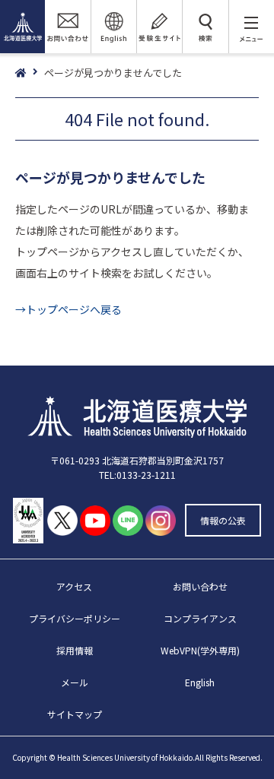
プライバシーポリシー (74, 618)
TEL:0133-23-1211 (137, 474)
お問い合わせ (200, 586)
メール (74, 682)
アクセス (74, 586)
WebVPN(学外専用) (200, 650)
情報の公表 (223, 520)
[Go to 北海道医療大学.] (29, 73)
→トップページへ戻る (68, 309)
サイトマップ (74, 714)
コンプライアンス (200, 618)
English (200, 682)
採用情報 (74, 650)
